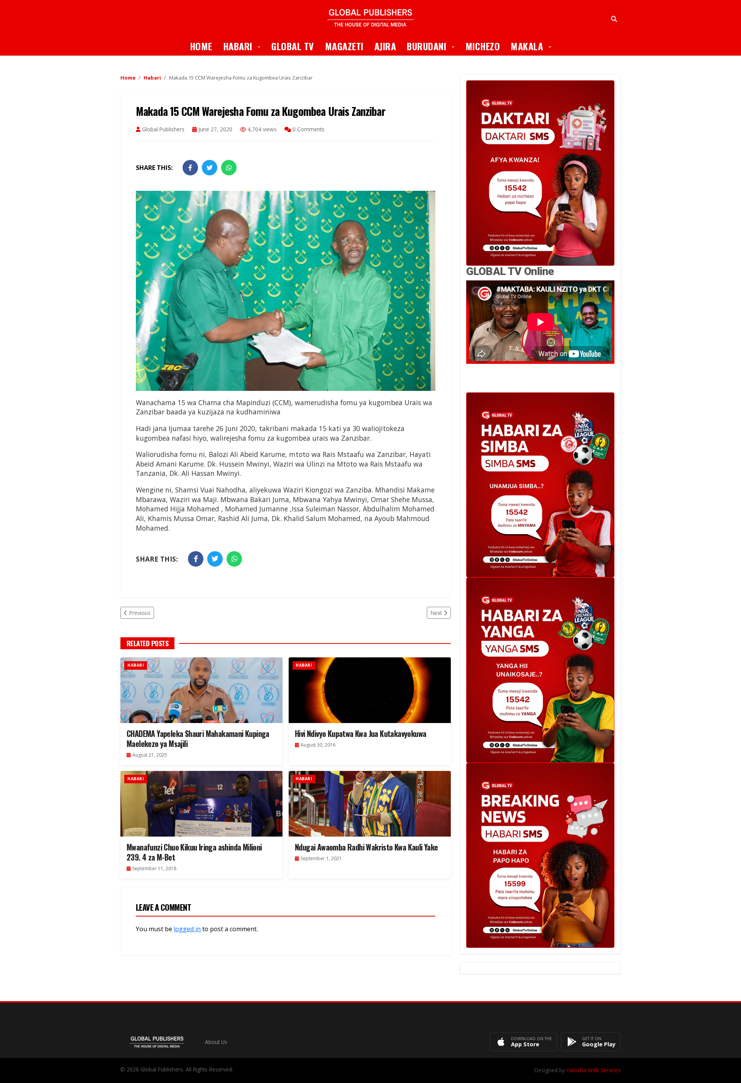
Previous (140, 612)
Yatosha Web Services (594, 1070)
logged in (187, 929)
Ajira (385, 46)
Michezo (482, 46)
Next (436, 612)
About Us (216, 1042)
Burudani (433, 46)
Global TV (292, 46)
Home (201, 46)
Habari (244, 46)
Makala (534, 46)
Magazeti (344, 46)
